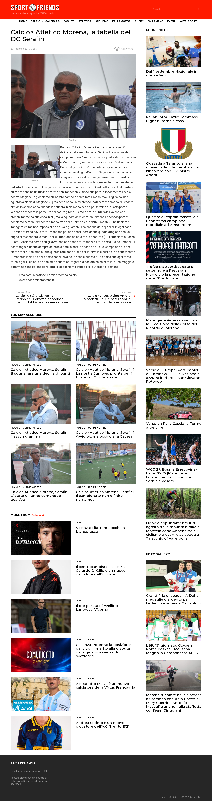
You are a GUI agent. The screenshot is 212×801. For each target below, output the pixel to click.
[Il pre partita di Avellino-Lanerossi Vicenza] (41, 616)
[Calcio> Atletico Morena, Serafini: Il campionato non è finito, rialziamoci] (106, 463)
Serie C (92, 639)
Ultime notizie (32, 365)
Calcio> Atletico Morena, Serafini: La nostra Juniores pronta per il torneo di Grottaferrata (105, 373)
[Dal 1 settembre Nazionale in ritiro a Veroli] (173, 51)
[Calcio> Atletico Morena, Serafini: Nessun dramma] (41, 404)
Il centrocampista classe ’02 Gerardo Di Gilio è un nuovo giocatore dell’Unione (101, 570)
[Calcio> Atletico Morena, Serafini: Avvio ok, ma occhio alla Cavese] (106, 404)
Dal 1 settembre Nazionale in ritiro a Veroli (172, 73)
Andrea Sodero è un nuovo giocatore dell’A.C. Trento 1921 (103, 724)
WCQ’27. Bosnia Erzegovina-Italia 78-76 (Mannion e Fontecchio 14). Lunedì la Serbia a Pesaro (171, 475)
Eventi (171, 21)
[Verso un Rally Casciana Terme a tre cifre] (173, 404)
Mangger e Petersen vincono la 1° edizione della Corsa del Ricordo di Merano (172, 324)
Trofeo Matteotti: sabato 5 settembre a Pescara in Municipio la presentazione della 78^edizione (170, 272)
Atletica (85, 21)
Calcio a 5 (52, 21)
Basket (68, 21)
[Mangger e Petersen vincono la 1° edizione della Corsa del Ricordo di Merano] (173, 300)
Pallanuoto (121, 21)
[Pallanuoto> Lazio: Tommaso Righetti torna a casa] (173, 97)
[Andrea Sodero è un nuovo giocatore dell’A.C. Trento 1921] (41, 733)
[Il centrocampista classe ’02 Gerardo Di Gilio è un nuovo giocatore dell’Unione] (41, 577)
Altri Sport (188, 21)
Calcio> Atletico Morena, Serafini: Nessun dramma (40, 434)
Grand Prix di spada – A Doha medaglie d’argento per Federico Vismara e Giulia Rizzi (173, 599)
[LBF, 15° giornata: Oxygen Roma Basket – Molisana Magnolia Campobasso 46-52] (173, 625)
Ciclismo (102, 21)
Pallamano (155, 21)
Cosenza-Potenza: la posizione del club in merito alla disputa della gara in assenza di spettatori (103, 650)
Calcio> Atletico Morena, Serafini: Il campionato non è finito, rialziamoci (105, 495)
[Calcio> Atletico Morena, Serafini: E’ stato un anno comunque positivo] (41, 463)
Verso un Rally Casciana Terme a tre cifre (173, 425)
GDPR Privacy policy (191, 797)
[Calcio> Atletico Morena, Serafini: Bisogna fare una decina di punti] (41, 341)
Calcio (35, 21)
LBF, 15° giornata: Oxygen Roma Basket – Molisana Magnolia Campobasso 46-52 (172, 649)
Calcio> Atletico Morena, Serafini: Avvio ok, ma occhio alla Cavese (105, 434)
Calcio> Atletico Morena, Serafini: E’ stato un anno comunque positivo (40, 495)
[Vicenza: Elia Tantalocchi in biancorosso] (41, 538)
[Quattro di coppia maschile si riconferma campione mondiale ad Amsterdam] (173, 197)
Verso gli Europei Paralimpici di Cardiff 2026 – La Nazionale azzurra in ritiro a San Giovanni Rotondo (173, 376)
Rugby (139, 21)
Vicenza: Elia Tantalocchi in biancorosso (100, 530)
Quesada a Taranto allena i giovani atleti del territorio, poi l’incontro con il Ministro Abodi (173, 169)
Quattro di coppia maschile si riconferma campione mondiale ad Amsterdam (172, 221)
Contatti (173, 797)
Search (198, 10)
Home (23, 21)
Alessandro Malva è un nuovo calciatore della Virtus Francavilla (105, 685)
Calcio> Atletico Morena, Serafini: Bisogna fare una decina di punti (40, 371)
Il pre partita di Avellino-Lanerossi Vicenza (97, 607)
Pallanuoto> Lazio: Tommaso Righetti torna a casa (172, 119)
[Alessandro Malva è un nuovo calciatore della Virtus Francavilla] (41, 694)
